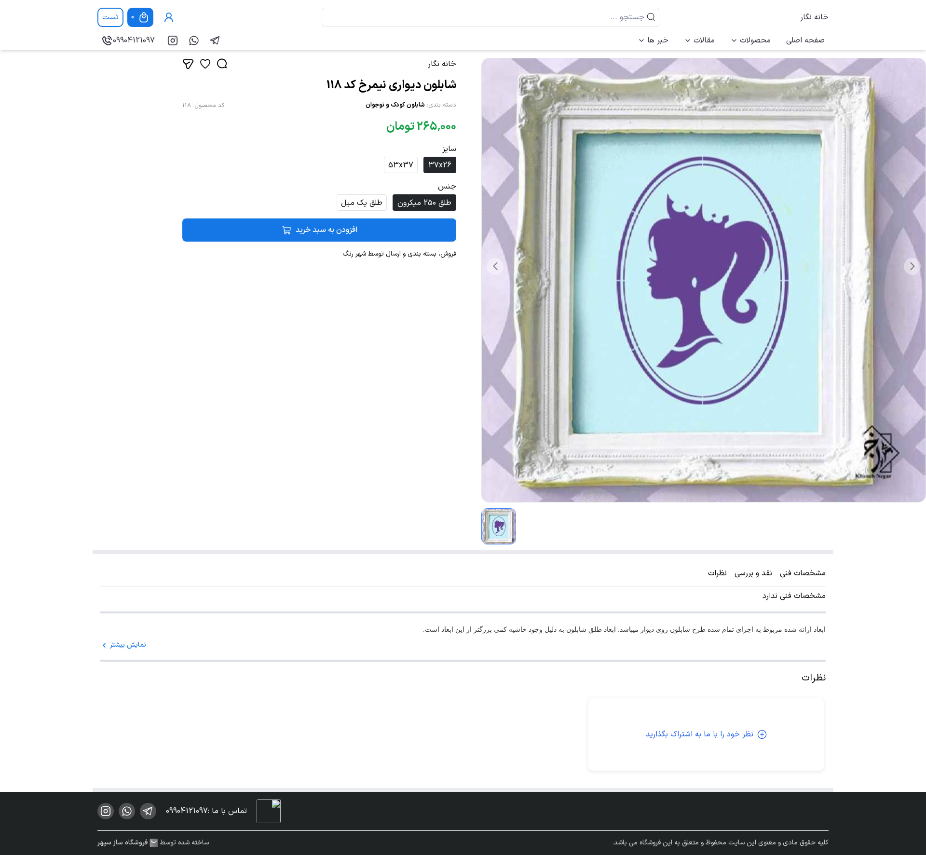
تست (110, 17)
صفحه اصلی (805, 40)
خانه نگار (814, 17)
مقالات (704, 40)
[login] (168, 17)
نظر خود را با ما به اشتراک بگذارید (699, 734)
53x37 (400, 165)
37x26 (439, 165)
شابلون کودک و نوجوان (395, 105)
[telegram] (215, 40)
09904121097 (134, 40)
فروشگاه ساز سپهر (122, 843)
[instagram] (172, 40)
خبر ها (657, 40)
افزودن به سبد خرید (326, 230)
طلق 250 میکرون (424, 203)
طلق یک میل (361, 203)
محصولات (755, 40)
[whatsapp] (194, 40)
